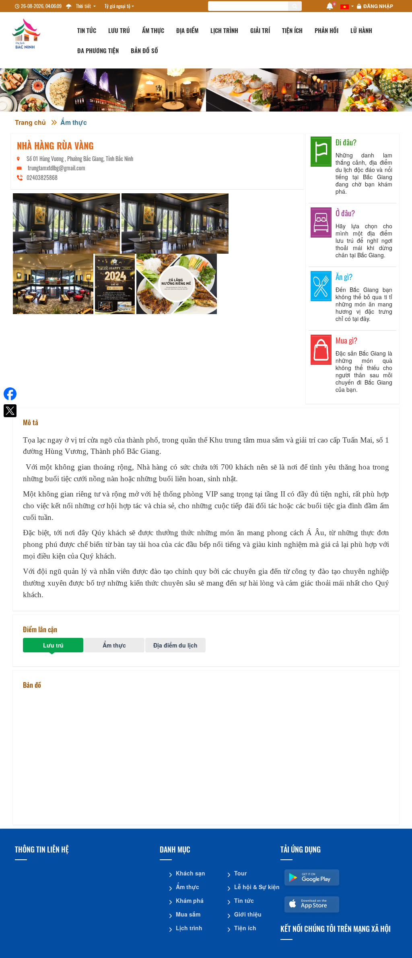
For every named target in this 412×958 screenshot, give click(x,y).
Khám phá (190, 900)
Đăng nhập (378, 6)
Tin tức (86, 30)
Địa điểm (187, 30)
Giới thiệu (248, 914)
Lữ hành (361, 30)
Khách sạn (190, 873)
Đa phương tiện (98, 50)
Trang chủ (30, 122)
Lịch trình (224, 30)
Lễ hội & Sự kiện (254, 887)
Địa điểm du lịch (175, 645)
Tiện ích (292, 30)
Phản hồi (326, 30)
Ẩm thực (153, 30)
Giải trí (260, 30)
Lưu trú (119, 30)
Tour (240, 873)
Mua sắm (188, 914)
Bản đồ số (144, 50)
